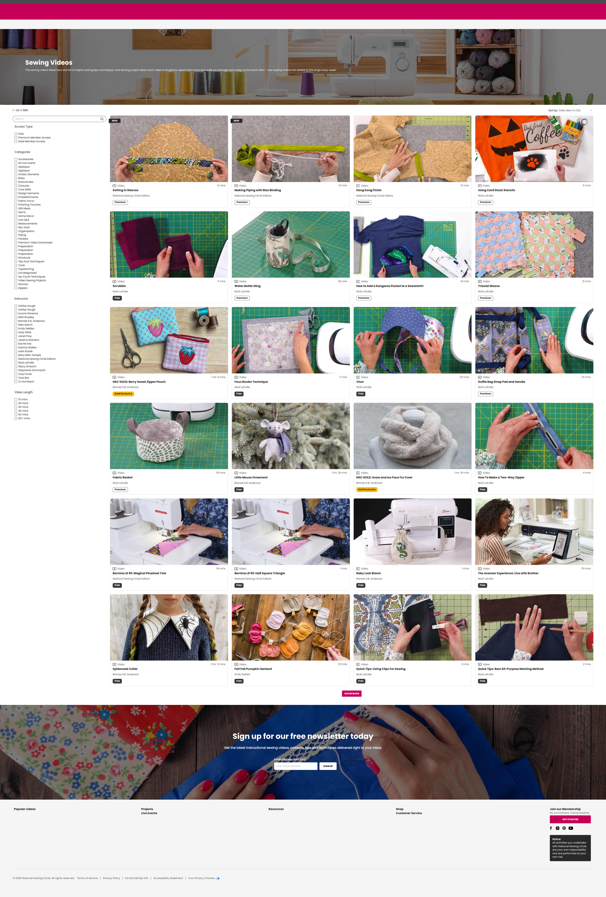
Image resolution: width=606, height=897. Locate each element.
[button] (102, 119)
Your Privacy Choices (201, 878)
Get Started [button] (570, 819)
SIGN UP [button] (328, 766)
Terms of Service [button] (87, 878)
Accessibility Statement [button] (168, 878)
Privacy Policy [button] (111, 878)
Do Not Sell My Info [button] (136, 878)
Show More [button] (351, 693)
